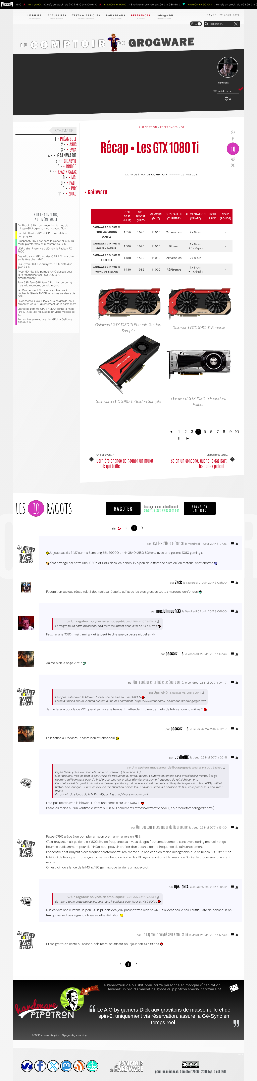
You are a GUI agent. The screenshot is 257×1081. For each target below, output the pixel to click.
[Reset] (236, 24)
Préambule (68, 138)
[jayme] (40, 1066)
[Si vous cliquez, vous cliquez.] (128, 364)
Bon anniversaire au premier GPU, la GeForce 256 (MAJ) (45, 321)
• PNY (72, 188)
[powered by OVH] (27, 1066)
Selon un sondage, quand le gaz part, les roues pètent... (199, 463)
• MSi (72, 177)
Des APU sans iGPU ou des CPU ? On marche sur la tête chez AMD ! (45, 258)
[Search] (206, 24)
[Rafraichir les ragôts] (119, 528)
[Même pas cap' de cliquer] (198, 364)
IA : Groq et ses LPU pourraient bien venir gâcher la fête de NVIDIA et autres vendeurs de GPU (46, 293)
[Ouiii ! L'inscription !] (228, 67)
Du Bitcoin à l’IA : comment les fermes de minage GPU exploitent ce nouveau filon (43, 227)
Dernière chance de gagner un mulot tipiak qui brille (124, 463)
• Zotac (71, 193)
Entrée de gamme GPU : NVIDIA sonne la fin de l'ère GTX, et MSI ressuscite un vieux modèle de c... (46, 312)
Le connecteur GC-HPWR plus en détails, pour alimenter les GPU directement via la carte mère (47, 302)
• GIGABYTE (68, 160)
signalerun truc (200, 508)
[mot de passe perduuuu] (228, 100)
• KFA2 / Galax (65, 171)
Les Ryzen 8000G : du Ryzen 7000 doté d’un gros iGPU (45, 265)
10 (232, 148)
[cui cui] (53, 1066)
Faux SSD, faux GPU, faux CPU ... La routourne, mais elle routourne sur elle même (45, 284)
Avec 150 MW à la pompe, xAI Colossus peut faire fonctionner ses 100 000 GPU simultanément (45, 274)
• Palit (71, 182)
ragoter (123, 508)
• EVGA (71, 149)
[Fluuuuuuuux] (79, 1066)
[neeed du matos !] (92, 1066)
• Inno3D (69, 166)
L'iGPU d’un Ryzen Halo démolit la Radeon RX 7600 (45, 250)
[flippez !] (66, 1066)
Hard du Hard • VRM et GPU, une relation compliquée (42, 234)
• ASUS (71, 144)
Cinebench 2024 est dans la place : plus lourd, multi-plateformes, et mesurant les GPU (46, 242)
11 (179, 438)
